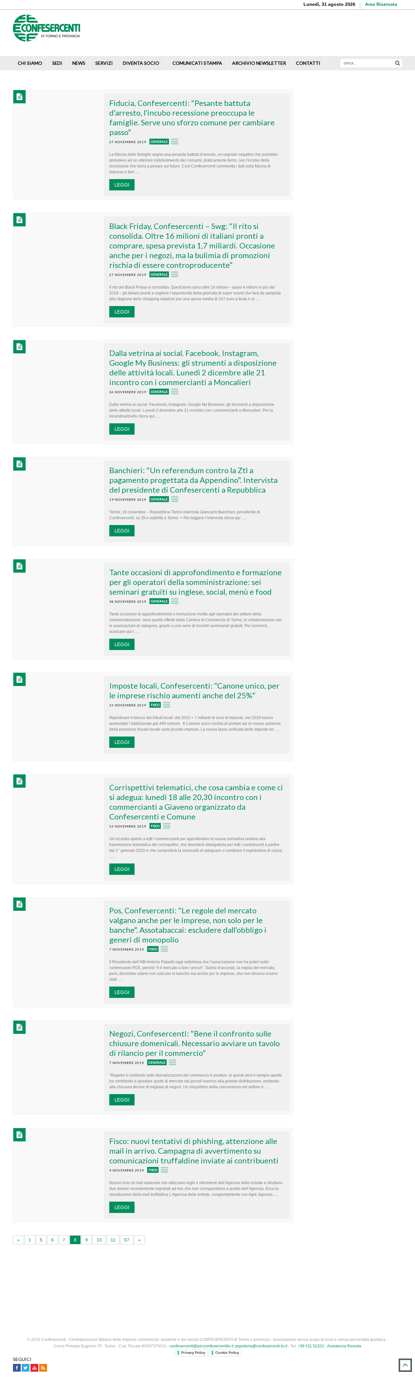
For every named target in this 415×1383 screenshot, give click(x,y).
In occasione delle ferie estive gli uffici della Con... (365, 456)
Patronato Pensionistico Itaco (347, 157)
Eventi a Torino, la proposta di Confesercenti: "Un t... (358, 525)
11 (113, 1239)
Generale (159, 141)
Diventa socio (141, 63)
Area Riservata (381, 4)
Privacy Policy (193, 1352)
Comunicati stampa (197, 63)
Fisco (155, 705)
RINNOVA (378, 324)
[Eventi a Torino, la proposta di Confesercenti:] (317, 531)
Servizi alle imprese (337, 97)
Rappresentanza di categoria (346, 121)
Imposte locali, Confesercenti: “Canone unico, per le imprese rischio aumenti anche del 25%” (194, 690)
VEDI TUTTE (353, 589)
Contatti (308, 63)
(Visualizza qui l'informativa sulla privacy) (346, 406)
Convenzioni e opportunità (343, 169)
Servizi (104, 63)
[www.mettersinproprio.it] (207, 1273)
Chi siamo (30, 63)
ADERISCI (329, 324)
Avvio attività (329, 85)
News (78, 63)
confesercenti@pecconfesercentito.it (201, 1346)
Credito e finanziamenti (340, 109)
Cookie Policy (227, 1352)
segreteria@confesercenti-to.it (260, 1346)
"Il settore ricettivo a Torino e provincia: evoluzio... (366, 559)
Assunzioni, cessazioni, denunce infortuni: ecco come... (361, 491)
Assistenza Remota (344, 1346)
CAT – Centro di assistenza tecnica (353, 181)
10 (99, 1239)
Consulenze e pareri (337, 145)
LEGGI (121, 185)
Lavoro (340, 507)
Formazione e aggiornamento (347, 133)
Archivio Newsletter (259, 63)
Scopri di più (383, 42)
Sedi (57, 63)
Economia (342, 575)
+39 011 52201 (311, 1346)
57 (126, 1239)
